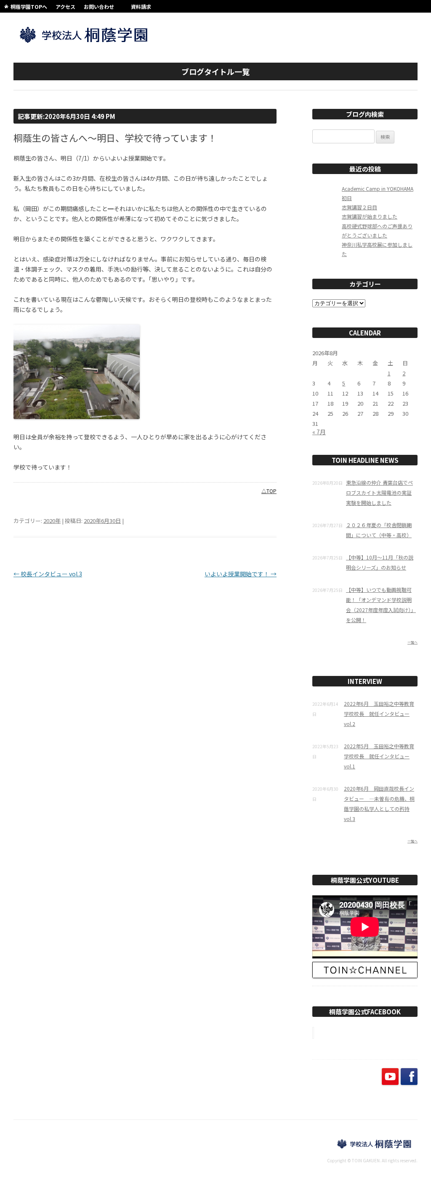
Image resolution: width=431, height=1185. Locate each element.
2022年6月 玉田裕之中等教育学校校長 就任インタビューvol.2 (379, 713)
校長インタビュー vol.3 (47, 574)
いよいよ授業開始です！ (241, 574)
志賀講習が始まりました (369, 216)
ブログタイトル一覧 (215, 71)
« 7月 (319, 432)
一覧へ (412, 642)
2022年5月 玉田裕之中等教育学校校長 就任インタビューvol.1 (379, 756)
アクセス (65, 6)
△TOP (269, 490)
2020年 (52, 521)
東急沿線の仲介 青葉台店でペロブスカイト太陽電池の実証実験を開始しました (379, 492)
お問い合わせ (99, 6)
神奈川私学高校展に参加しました (377, 249)
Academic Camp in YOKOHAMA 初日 (377, 193)
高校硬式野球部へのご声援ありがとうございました (377, 230)
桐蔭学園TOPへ (29, 6)
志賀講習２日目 (359, 207)
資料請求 (141, 6)
